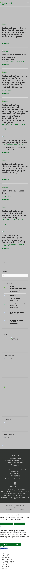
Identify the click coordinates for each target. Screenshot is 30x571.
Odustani (5, 544)
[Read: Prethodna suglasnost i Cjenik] (5, 187)
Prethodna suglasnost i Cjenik (13, 192)
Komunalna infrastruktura (16, 144)
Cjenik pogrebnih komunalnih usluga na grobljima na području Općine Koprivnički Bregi (13, 238)
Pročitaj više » (5, 43)
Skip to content (4, 546)
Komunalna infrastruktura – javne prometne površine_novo (14, 57)
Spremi (16, 544)
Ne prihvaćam (6, 524)
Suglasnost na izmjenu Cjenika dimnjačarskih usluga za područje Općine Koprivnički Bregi (14, 214)
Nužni (2, 542)
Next (15, 259)
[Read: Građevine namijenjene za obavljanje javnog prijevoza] (5, 136)
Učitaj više (6, 262)
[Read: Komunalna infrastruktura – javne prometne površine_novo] (5, 51)
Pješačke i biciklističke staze (17, 61)
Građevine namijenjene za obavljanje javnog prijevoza (14, 141)
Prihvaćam (19, 524)
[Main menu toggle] (28, 3)
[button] (4, 548)
